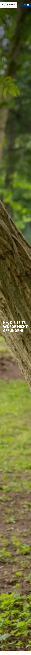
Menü (24, 5)
